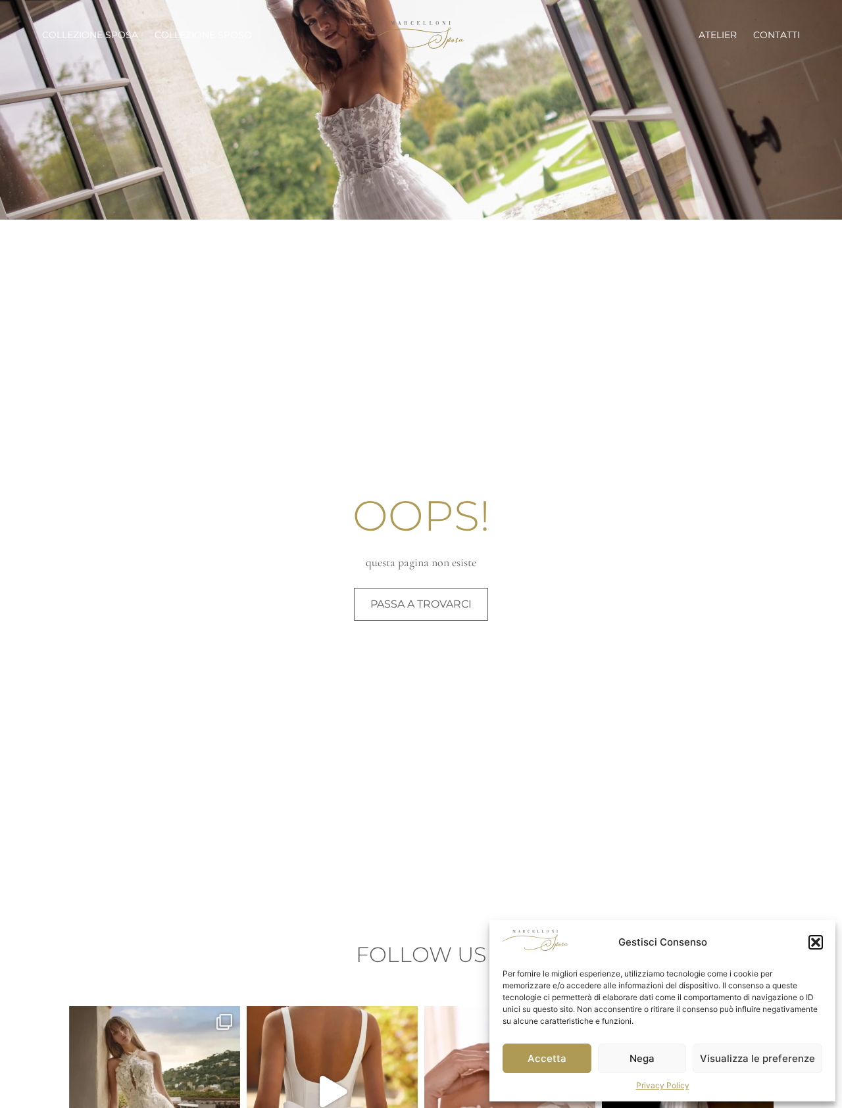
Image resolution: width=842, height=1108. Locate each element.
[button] (815, 942)
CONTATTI (776, 35)
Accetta (547, 1058)
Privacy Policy (662, 1085)
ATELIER (718, 35)
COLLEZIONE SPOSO (203, 35)
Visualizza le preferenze (757, 1058)
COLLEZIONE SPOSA (90, 35)
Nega (642, 1058)
